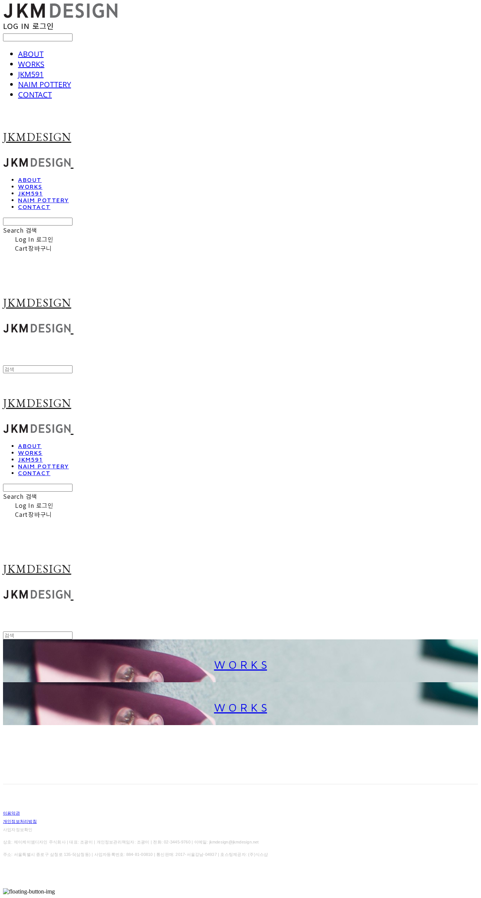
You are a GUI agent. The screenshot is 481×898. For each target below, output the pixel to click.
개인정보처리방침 (20, 821)
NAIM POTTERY (44, 84)
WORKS (31, 64)
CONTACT (35, 94)
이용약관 (11, 813)
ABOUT (31, 54)
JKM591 (31, 74)
